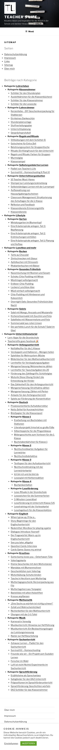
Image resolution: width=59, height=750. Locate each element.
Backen (23, 251)
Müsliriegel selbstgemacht (24, 280)
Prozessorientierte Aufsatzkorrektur (29, 406)
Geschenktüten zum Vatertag (26, 571)
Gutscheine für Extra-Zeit (23, 143)
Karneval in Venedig (21, 621)
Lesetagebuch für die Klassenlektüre (33, 510)
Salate (22, 309)
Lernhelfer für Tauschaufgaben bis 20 (30, 370)
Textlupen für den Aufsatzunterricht (32, 463)
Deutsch (23, 402)
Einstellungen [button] (11, 743)
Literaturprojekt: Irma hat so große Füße (34, 427)
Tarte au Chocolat (20, 255)
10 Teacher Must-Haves (23, 179)
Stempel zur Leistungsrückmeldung (29, 183)
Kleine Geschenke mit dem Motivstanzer (31, 564)
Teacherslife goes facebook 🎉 (23, 341)
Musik (22, 618)
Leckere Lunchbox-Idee (23, 287)
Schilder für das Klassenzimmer (27, 100)
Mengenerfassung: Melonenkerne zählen (31, 366)
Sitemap (8, 65)
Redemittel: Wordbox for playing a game (31, 528)
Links (7, 61)
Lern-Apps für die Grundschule (23, 337)
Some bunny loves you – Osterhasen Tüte (32, 556)
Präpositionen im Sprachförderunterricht (31, 682)
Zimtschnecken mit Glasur (24, 258)
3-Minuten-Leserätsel (25, 499)
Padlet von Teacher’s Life (23, 168)
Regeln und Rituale (29, 136)
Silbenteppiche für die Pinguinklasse (32, 431)
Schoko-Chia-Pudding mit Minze (27, 276)
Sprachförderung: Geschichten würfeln (30, 686)
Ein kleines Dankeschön (23, 118)
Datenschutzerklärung (15, 54)
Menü (31, 31)
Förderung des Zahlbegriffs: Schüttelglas (31, 373)
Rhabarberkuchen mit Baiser (25, 265)
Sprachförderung (28, 672)
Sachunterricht (27, 639)
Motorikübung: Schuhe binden (26, 575)
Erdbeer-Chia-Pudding (22, 283)
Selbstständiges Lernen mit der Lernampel (32, 186)
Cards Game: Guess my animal (26, 549)
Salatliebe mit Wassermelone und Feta (30, 319)
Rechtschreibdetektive (25, 456)
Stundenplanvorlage (21, 122)
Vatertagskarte (18, 560)
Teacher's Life (20, 17)
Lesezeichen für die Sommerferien (31, 495)
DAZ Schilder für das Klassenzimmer (29, 689)
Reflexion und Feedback (23, 204)
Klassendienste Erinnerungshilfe (27, 208)
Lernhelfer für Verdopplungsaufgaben (30, 362)
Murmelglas (17, 158)
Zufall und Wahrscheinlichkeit (26, 607)
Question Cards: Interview (24, 546)
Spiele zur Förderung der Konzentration (31, 398)
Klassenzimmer (27, 89)
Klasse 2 (26, 445)
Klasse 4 (26, 481)
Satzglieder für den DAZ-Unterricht (28, 679)
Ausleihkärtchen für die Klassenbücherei (31, 96)
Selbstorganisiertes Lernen (33, 165)
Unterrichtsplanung (21, 129)
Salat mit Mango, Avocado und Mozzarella (31, 312)
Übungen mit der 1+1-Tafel (24, 614)
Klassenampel (18, 161)
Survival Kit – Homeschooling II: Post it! (30, 172)
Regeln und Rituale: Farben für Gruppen (30, 154)
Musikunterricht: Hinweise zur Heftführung (32, 625)
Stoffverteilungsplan (21, 125)
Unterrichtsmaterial (26, 334)
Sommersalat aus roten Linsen (26, 323)
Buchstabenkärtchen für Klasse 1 (30, 442)
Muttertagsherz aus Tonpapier (26, 589)
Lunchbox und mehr (26, 247)
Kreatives (24, 553)
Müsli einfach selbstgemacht (25, 291)
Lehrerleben (22, 86)
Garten (23, 219)
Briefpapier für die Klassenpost (26, 413)
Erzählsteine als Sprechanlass (26, 675)
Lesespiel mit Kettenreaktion (29, 478)
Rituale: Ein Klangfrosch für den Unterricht (32, 150)
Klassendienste (19, 212)
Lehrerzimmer (27, 107)
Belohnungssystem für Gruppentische (30, 147)
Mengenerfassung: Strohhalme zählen (30, 388)
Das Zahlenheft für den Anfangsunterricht (32, 384)
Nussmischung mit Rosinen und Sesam (30, 273)
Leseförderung (30, 488)
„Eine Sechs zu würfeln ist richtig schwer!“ (32, 603)
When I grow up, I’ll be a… (23, 517)
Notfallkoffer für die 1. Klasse (25, 348)
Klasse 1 (26, 416)
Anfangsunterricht (29, 345)
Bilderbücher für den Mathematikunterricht (33, 359)
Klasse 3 (26, 459)
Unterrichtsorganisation (32, 176)
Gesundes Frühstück (30, 269)
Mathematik (25, 600)
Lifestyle (20, 215)
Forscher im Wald (19, 661)
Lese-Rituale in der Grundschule (30, 492)
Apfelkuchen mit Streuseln (24, 262)
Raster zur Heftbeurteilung (24, 636)
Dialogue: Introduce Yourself (25, 531)
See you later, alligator (22, 542)
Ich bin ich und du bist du (26, 474)
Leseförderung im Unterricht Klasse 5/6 (34, 503)
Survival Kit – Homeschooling (25, 650)
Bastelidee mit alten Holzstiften (27, 592)
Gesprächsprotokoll (21, 132)
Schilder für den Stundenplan (25, 93)
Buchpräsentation (23, 485)
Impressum (10, 58)
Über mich (9, 68)
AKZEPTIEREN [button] (28, 743)
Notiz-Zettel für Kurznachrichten (27, 409)
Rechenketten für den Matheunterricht (30, 611)
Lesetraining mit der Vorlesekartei (31, 506)
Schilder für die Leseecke (24, 104)
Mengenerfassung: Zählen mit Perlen (29, 391)
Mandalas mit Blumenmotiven (26, 567)
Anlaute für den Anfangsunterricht (28, 395)
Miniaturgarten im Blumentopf (26, 222)
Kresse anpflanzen (20, 596)
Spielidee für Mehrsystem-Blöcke (28, 355)
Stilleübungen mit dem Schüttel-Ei (28, 140)
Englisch (23, 513)
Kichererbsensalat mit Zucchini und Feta (31, 316)
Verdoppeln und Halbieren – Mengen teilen (32, 352)
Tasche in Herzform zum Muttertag (28, 578)
